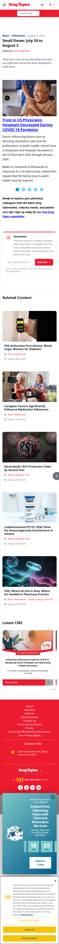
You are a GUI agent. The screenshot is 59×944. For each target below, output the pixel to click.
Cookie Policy (26, 914)
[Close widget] (53, 797)
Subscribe (42, 262)
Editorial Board (29, 717)
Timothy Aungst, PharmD (40, 599)
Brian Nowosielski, (17, 599)
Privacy (29, 728)
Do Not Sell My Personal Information (29, 731)
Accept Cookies (29, 938)
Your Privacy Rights (30, 735)
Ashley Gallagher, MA (18, 474)
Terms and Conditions (29, 724)
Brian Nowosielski (17, 354)
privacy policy (14, 271)
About (29, 706)
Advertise (29, 710)
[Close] (55, 880)
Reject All (29, 929)
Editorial (29, 713)
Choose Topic (26, 13)
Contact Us (29, 720)
